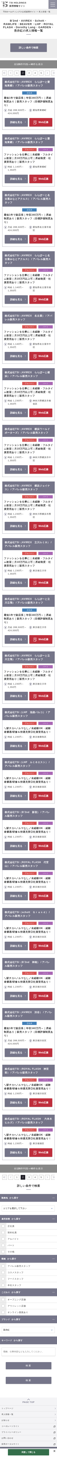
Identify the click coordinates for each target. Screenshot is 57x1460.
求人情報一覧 (7, 1414)
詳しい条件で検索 (28, 47)
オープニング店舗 (17, 1299)
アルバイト (13, 1239)
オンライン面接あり (18, 1312)
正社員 (11, 1226)
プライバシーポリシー (11, 1432)
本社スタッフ (14, 1285)
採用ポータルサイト (10, 1444)
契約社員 (12, 1232)
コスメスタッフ (16, 1272)
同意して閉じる (29, 1452)
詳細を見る (16, 122)
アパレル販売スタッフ (19, 1266)
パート (11, 1245)
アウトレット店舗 (17, 1306)
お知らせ (5, 1420)
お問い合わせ (7, 1438)
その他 (11, 1251)
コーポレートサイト (10, 1426)
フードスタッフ (16, 1279)
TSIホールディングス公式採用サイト (19, 12)
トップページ (7, 1408)
